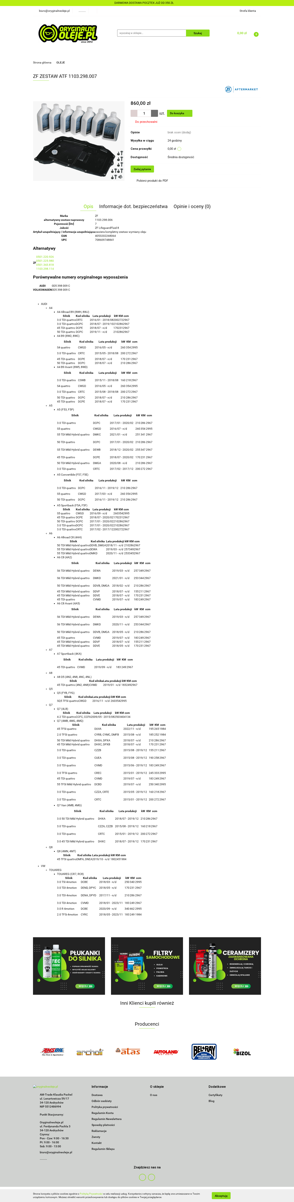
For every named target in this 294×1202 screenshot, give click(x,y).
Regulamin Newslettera (107, 1119)
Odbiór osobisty (102, 1101)
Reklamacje (99, 1131)
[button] (100, 1087)
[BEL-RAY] (166, 1052)
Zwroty (96, 1137)
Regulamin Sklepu (103, 1148)
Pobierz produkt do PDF (152, 180)
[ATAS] (90, 1052)
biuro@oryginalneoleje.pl (56, 1152)
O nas (153, 1095)
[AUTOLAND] (128, 1052)
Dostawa (97, 1095)
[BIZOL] (204, 1052)
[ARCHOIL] (52, 1052)
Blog (211, 1101)
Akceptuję (221, 1195)
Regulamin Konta (103, 1113)
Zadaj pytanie (142, 169)
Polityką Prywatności (91, 1193)
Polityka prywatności (105, 1107)
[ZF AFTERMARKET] (241, 89)
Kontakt (97, 1142)
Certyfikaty (215, 1095)
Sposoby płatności (103, 1125)
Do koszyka (177, 113)
